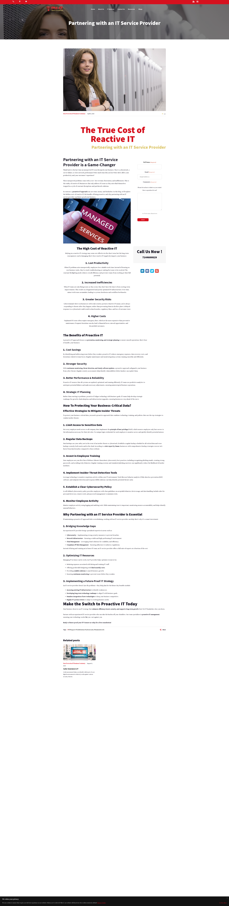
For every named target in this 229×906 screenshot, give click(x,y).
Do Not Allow (223, 903)
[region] (114, 901)
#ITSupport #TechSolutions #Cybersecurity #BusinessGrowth (86, 629)
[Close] (227, 898)
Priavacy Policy (101, 902)
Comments (149, 182)
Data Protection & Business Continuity (74, 113)
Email (149, 172)
